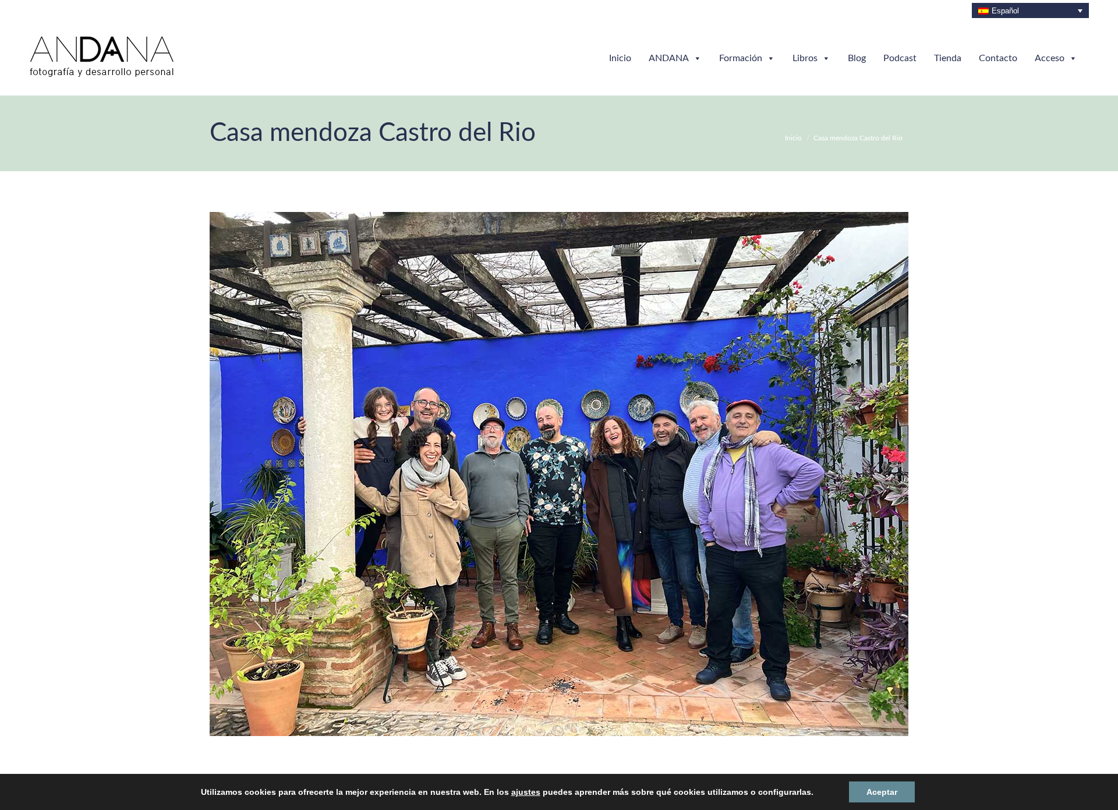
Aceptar (861, 791)
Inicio (620, 58)
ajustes (527, 792)
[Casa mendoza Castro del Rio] (559, 474)
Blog (857, 58)
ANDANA (669, 58)
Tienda (947, 58)
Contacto (998, 58)
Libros (805, 58)
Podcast (900, 58)
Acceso (1049, 58)
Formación (740, 58)
